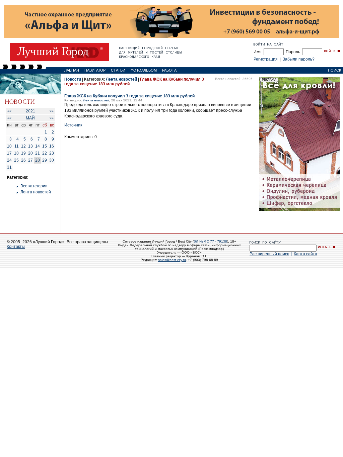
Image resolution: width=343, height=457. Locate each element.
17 (9, 153)
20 (30, 153)
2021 (30, 111)
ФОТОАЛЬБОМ (144, 70)
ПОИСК (334, 70)
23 (51, 153)
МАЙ (30, 118)
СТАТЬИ (118, 70)
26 (23, 160)
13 (30, 146)
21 (37, 153)
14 (37, 146)
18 (16, 153)
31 (9, 167)
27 (30, 160)
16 (51, 146)
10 (9, 146)
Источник (73, 125)
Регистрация (266, 59)
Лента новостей (35, 192)
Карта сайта (305, 254)
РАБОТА (169, 70)
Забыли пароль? (299, 59)
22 (44, 153)
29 (44, 160)
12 (23, 146)
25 (16, 160)
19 (23, 153)
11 (16, 146)
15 (44, 146)
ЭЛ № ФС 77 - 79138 (210, 241)
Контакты (16, 246)
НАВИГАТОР (95, 70)
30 (51, 160)
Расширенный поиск (269, 254)
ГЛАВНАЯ (71, 70)
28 (37, 160)
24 (9, 160)
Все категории (34, 186)
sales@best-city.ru (172, 260)
